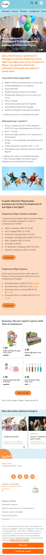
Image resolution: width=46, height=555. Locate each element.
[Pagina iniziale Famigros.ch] (5, 4)
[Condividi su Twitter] (20, 476)
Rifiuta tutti (23, 545)
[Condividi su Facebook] (13, 476)
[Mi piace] (24, 447)
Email (36, 283)
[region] (23, 537)
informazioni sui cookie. (20, 540)
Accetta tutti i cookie (23, 551)
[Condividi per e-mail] (32, 476)
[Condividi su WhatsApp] (26, 476)
